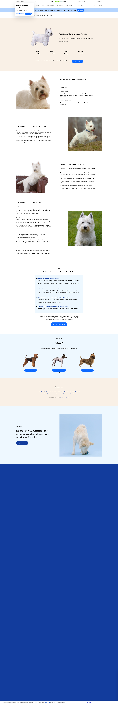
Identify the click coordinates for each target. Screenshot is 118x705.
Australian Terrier (87, 370)
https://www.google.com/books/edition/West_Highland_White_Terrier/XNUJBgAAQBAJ (59, 391)
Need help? (37, 1)
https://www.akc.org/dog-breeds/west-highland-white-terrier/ (59, 393)
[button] (100, 363)
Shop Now (80, 10)
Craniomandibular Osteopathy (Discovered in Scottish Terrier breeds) (51, 288)
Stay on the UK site (20, 13)
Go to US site (28, 13)
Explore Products (77, 61)
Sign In (94, 5)
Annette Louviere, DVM (64, 397)
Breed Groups (35, 15)
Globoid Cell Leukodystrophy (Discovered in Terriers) (48, 278)
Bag (101, 5)
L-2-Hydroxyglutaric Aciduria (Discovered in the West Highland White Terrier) (53, 297)
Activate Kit (99, 1)
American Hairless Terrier (59, 370)
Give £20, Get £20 (81, 1)
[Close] (116, 702)
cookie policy (47, 702)
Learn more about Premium (59, 324)
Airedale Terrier (30, 370)
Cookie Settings (90, 702)
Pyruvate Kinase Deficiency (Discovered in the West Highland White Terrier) (52, 306)
